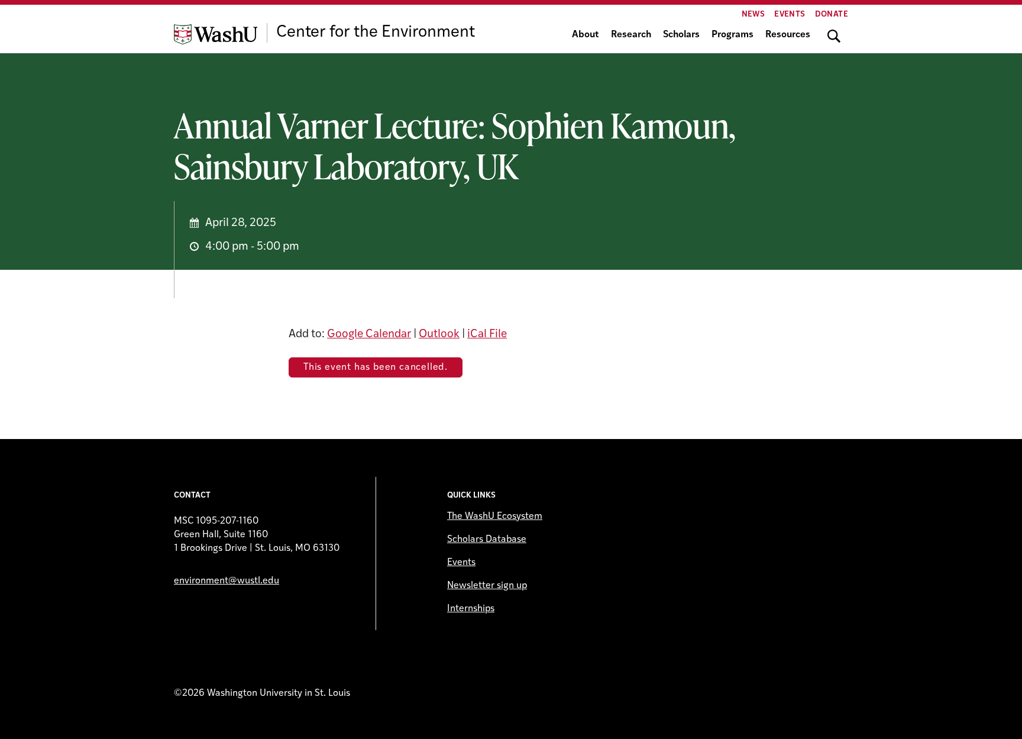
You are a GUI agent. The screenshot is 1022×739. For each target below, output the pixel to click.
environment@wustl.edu (226, 581)
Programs (732, 35)
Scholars (681, 35)
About (585, 35)
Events (789, 14)
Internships (470, 609)
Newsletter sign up (487, 585)
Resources (787, 35)
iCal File (487, 334)
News (753, 14)
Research (631, 35)
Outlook (439, 334)
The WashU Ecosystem (494, 516)
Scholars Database (486, 539)
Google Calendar (369, 334)
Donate (831, 14)
